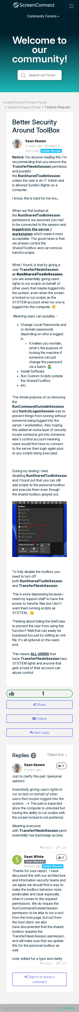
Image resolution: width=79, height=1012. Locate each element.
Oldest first (55, 754)
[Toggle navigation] (71, 6)
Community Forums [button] (42, 16)
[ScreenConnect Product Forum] (33, 6)
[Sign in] (70, 16)
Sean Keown (35, 141)
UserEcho (67, 1008)
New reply (41, 732)
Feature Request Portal (24, 107)
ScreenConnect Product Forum (25, 102)
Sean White (34, 856)
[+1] (11, 693)
